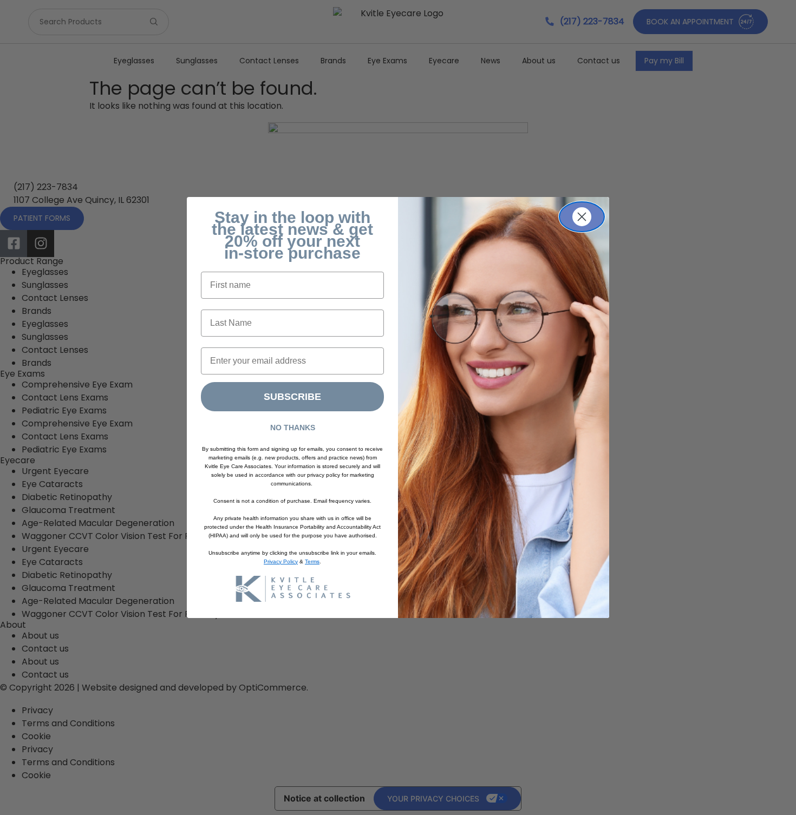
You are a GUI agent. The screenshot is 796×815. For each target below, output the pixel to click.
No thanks (292, 427)
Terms (312, 561)
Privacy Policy (281, 561)
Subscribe (292, 396)
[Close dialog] (582, 216)
